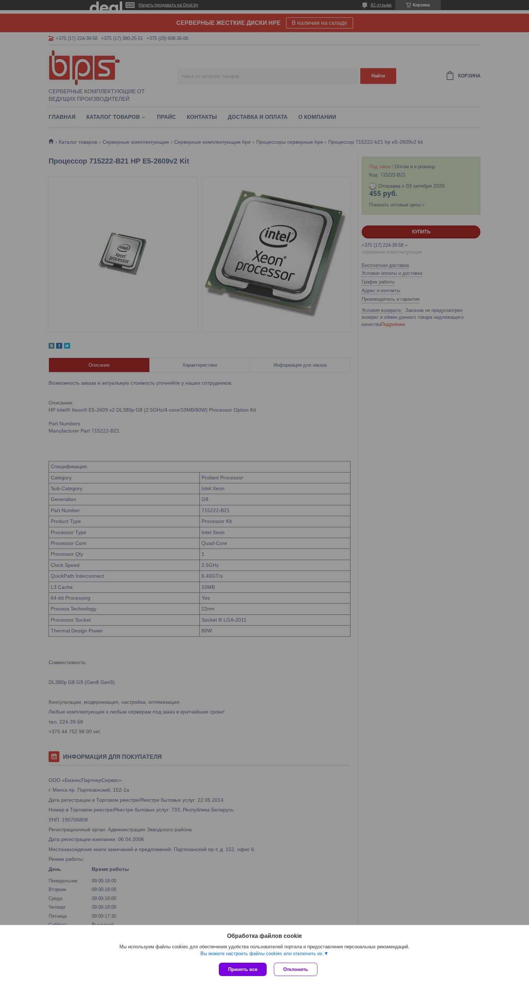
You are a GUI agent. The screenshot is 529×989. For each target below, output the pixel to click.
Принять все (242, 969)
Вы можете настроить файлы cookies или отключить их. (262, 953)
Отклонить (295, 969)
